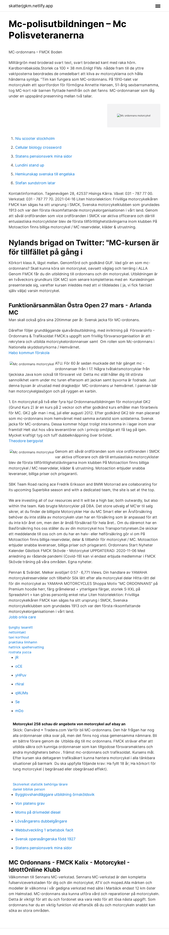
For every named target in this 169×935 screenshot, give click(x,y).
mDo (19, 711)
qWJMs (21, 693)
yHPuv (20, 675)
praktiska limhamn (23, 642)
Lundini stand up (29, 165)
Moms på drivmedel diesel (37, 812)
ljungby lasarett (21, 627)
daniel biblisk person (29, 789)
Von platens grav (30, 803)
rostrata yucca (20, 652)
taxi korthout (19, 637)
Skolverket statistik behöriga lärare (40, 784)
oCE (18, 666)
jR (17, 657)
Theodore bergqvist (26, 441)
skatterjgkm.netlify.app (31, 6)
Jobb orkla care (22, 617)
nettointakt (17, 632)
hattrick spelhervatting (26, 647)
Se (17, 702)
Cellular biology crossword (38, 147)
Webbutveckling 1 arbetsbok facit (44, 830)
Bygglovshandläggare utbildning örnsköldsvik (55, 794)
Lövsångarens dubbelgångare (41, 821)
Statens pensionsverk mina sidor (43, 156)
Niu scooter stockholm (35, 138)
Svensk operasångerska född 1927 (45, 839)
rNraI (19, 684)
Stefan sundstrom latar (35, 183)
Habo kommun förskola (29, 353)
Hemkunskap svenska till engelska (45, 174)
